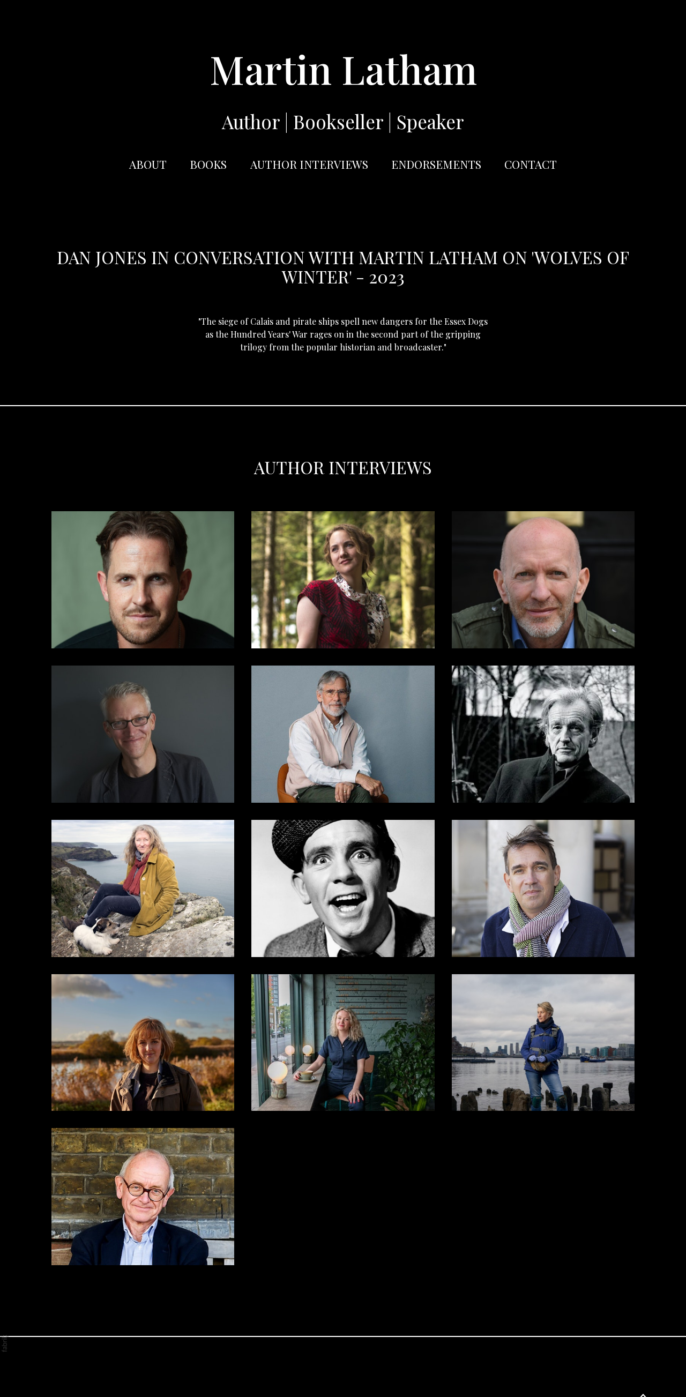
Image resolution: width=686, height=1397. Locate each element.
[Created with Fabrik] (4, 1343)
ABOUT (148, 163)
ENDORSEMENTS (436, 163)
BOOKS (208, 163)
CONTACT (530, 163)
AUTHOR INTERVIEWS (309, 163)
